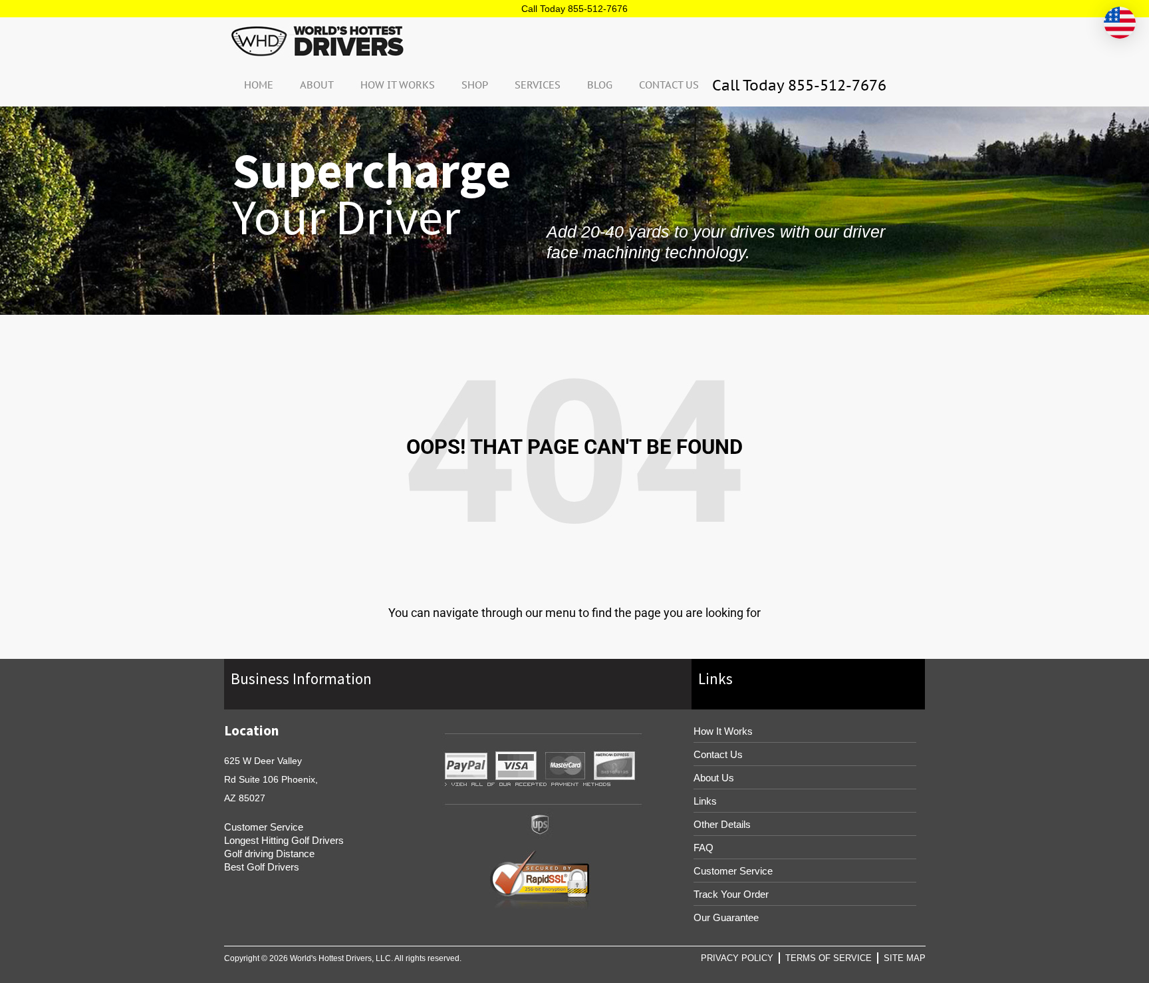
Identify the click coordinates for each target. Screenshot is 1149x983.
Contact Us (669, 85)
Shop (474, 85)
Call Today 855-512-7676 (574, 8)
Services (538, 85)
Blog (599, 85)
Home (258, 85)
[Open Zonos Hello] (1120, 23)
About (317, 85)
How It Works (397, 85)
